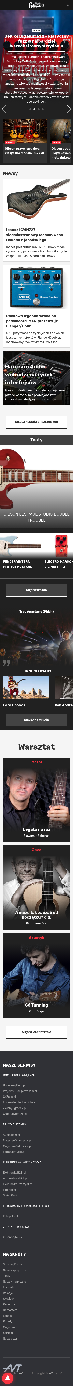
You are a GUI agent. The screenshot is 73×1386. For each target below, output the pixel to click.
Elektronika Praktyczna (18, 1184)
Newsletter (10, 1338)
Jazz (36, 850)
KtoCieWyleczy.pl (14, 1237)
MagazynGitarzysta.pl (17, 1140)
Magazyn (9, 1327)
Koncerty (9, 1287)
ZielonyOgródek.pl (14, 1108)
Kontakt (8, 1333)
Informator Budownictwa (19, 1102)
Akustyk (36, 937)
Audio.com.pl (11, 1135)
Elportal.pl (9, 1190)
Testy (6, 1276)
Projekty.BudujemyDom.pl (20, 1091)
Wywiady (9, 1298)
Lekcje (7, 1316)
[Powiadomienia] (7, 1378)
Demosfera (10, 1310)
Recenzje (9, 1304)
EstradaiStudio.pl (14, 1152)
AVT (52, 1373)
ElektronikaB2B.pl (14, 1172)
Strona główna (12, 1264)
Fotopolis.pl (10, 1216)
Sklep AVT (18, 1373)
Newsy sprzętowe (14, 1270)
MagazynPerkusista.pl (17, 1146)
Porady (7, 1321)
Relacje (8, 1293)
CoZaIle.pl (9, 1097)
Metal (36, 762)
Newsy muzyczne (14, 1281)
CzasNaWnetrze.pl (15, 1114)
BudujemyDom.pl (14, 1085)
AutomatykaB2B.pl (15, 1178)
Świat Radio (10, 1195)
